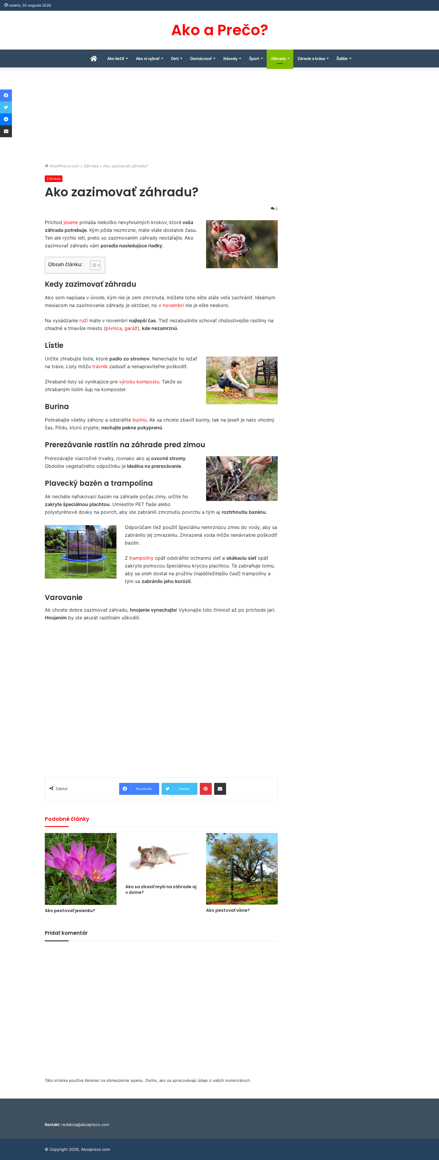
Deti (175, 58)
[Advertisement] (219, 118)
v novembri (171, 305)
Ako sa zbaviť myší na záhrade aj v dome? (161, 889)
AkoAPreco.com (63, 165)
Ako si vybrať (147, 58)
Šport (254, 58)
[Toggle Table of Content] (92, 265)
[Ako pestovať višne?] (242, 869)
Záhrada (278, 58)
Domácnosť (201, 58)
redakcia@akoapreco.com (85, 1124)
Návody (230, 58)
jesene (71, 222)
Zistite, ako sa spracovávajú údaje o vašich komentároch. (198, 1080)
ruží (84, 320)
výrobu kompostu (139, 382)
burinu (140, 420)
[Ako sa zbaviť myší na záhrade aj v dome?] (161, 857)
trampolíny (142, 558)
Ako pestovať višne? (228, 910)
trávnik (100, 366)
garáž (131, 328)
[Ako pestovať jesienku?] (80, 869)
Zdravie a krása (311, 58)
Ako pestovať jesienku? (70, 911)
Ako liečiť (115, 58)
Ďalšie (342, 58)
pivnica (114, 328)
